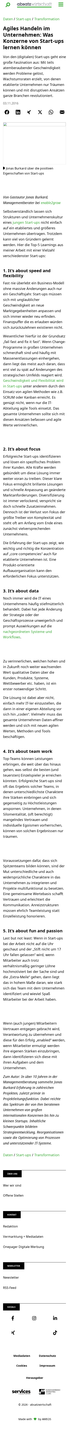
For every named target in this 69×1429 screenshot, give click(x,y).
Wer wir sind (12, 1185)
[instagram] (34, 1318)
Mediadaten (21, 1356)
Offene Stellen (13, 1195)
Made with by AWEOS (34, 1419)
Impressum (47, 1365)
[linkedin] (55, 1318)
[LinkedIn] (18, 112)
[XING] (29, 112)
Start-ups (23, 19)
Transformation (46, 19)
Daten (8, 19)
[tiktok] (55, 1332)
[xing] (13, 1332)
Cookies (21, 1365)
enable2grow (51, 202)
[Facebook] (7, 112)
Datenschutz (47, 1356)
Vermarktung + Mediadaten (23, 1236)
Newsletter (11, 1277)
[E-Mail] (62, 112)
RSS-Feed (9, 1288)
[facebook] (13, 1318)
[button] (8, 5)
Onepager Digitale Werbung (23, 1247)
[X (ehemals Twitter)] (40, 112)
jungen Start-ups (26, 222)
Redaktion (10, 1226)
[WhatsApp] (51, 112)
